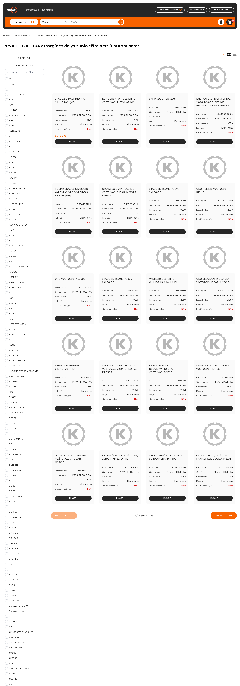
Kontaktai (47, 9)
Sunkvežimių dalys (24, 35)
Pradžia (6, 35)
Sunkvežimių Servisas (168, 10)
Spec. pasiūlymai (220, 10)
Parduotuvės (31, 9)
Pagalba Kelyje (197, 10)
